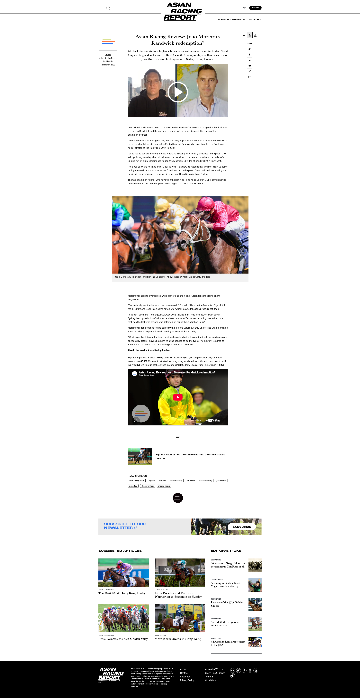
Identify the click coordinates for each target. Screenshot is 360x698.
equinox (152, 480)
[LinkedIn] (249, 60)
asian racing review (136, 480)
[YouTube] (232, 670)
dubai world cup (148, 486)
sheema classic (164, 486)
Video (108, 55)
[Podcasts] (232, 675)
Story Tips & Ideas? (215, 673)
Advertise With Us (214, 669)
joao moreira (221, 480)
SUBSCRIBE (242, 526)
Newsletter (255, 8)
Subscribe (185, 677)
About (183, 669)
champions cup (176, 480)
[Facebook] (249, 54)
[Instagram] (250, 670)
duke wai (162, 480)
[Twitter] (249, 49)
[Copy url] (249, 71)
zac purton (191, 480)
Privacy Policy (187, 680)
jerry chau (133, 486)
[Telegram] (249, 66)
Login (244, 8)
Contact (184, 673)
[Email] (249, 77)
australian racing (205, 480)
